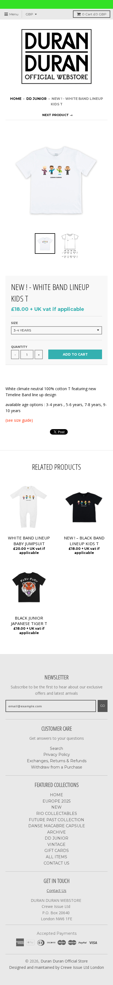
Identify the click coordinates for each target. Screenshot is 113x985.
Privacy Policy (56, 754)
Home (15, 99)
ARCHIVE (56, 832)
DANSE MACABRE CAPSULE (56, 825)
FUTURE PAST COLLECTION (56, 819)
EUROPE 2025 (56, 801)
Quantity (19, 347)
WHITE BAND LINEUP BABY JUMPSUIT (29, 540)
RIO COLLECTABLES (56, 813)
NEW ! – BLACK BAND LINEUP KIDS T (84, 540)
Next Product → (57, 115)
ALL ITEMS (56, 856)
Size (14, 323)
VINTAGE (56, 844)
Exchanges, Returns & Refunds (56, 760)
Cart (94, 14)
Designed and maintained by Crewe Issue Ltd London (56, 967)
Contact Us (56, 890)
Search (56, 748)
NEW (56, 807)
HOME (56, 794)
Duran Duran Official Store (64, 961)
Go (102, 706)
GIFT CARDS (56, 850)
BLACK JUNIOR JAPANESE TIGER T (29, 620)
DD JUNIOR (36, 99)
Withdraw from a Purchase (56, 767)
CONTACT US (56, 863)
